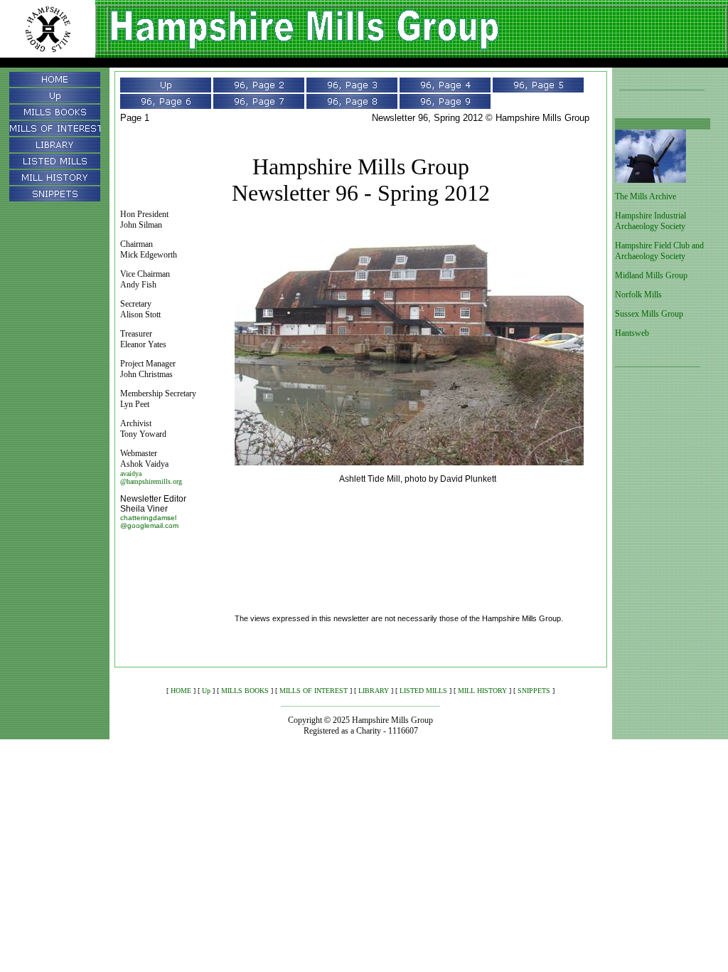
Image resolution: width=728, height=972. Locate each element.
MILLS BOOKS (245, 690)
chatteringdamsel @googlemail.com (149, 521)
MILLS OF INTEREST (313, 690)
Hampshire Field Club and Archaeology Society (659, 251)
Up (206, 690)
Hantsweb (632, 333)
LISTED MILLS (423, 690)
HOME (181, 690)
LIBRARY (373, 690)
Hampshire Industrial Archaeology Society (650, 221)
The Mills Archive (645, 196)
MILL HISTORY (482, 690)
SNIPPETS (534, 690)
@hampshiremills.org (151, 481)
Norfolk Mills (638, 295)
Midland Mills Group (651, 275)
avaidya (130, 473)
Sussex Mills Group (649, 314)
